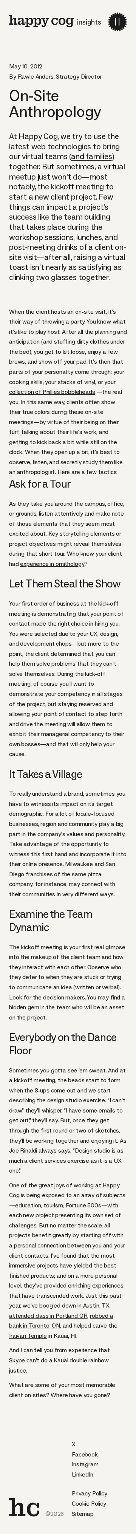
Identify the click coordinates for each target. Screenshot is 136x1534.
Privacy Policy (89, 1493)
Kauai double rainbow (81, 1360)
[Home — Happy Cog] (41, 21)
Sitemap (83, 1513)
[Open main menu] (117, 21)
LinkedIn (82, 1474)
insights (89, 22)
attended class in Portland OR (48, 1315)
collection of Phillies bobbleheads (52, 391)
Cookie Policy (89, 1503)
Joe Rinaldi (23, 1150)
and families (91, 156)
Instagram (85, 1464)
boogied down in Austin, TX (74, 1305)
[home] (24, 1507)
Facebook (85, 1454)
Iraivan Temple (28, 1335)
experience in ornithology (52, 563)
